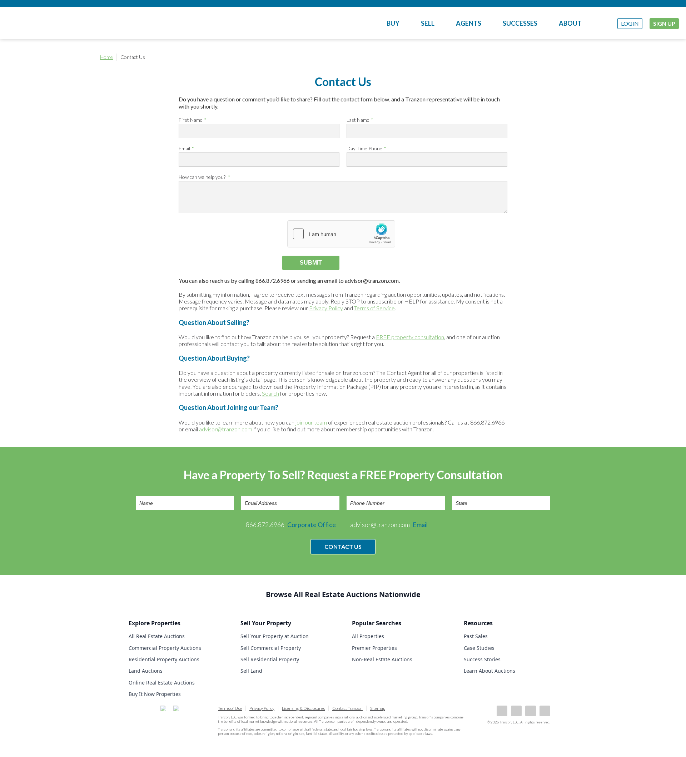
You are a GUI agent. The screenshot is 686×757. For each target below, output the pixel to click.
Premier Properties (374, 648)
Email (184, 148)
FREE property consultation (410, 337)
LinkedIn (516, 711)
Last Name (358, 120)
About (570, 23)
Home (106, 57)
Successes (520, 23)
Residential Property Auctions (164, 659)
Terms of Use (230, 708)
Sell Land (251, 670)
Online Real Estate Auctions (162, 682)
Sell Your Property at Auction (274, 636)
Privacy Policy (326, 308)
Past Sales (476, 636)
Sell (427, 23)
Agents (468, 23)
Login (630, 23)
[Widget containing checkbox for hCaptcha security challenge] (341, 233)
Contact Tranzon (347, 708)
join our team (311, 422)
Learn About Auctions (489, 670)
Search (270, 393)
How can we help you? (203, 177)
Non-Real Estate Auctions (382, 659)
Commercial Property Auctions (165, 648)
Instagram (545, 711)
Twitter (530, 711)
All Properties (368, 636)
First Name (191, 120)
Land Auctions (146, 670)
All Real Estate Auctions (157, 636)
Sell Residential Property (269, 659)
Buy (393, 23)
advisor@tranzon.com (225, 429)
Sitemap (377, 708)
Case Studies (479, 648)
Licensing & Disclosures (303, 708)
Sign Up (664, 23)
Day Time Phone (364, 148)
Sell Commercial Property (270, 648)
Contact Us (343, 546)
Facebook (502, 711)
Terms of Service (374, 308)
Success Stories (482, 659)
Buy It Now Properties (155, 694)
